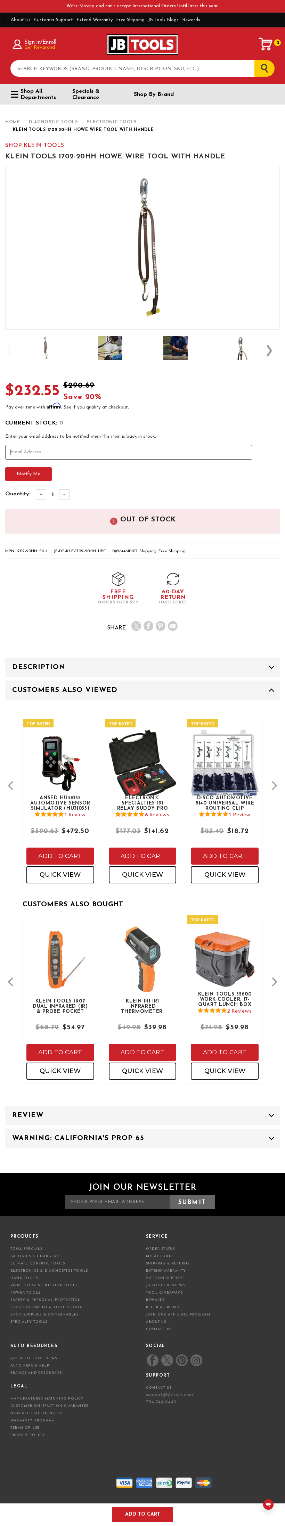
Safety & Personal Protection (45, 1300)
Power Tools (25, 1293)
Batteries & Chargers (34, 1256)
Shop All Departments (38, 94)
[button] (10, 785)
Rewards (191, 20)
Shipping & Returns (168, 1263)
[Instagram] (196, 1360)
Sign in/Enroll (40, 42)
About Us (21, 20)
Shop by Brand (154, 94)
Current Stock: (34, 423)
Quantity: (18, 494)
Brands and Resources (36, 1373)
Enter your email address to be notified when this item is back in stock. (80, 436)
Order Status (160, 1249)
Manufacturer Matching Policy (47, 1399)
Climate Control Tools (37, 1263)
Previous (12, 350)
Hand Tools (24, 1278)
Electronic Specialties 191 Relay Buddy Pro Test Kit (142, 802)
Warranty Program (32, 1420)
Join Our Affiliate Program (178, 1315)
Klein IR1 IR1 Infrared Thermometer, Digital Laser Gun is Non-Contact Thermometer (142, 1006)
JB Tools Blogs (163, 20)
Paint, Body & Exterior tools (44, 1285)
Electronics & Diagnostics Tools (49, 1271)
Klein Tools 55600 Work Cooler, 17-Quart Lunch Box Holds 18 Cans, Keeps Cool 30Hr (225, 999)
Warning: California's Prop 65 (78, 1138)
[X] (136, 626)
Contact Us (159, 1329)
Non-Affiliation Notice (37, 1413)
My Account (160, 1256)
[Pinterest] (160, 626)
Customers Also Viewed (64, 690)
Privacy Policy (27, 1435)
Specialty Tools (28, 1322)
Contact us (159, 1388)
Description (38, 667)
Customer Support (53, 20)
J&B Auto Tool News (33, 1358)
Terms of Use (25, 1428)
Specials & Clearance (85, 94)
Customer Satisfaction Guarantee (49, 1406)
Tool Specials (26, 1249)
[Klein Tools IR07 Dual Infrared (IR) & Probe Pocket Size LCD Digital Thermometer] (60, 966)
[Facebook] (148, 626)
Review (27, 1115)
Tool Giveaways (164, 1293)
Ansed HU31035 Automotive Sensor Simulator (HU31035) (60, 802)
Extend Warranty (94, 20)
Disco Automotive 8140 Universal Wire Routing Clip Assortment (224, 802)
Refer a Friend (162, 1307)
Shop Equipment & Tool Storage (48, 1307)
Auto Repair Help (29, 1366)
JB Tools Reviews (165, 1285)
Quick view (60, 875)
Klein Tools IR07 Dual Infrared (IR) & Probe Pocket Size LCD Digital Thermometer (60, 1006)
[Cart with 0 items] (266, 44)
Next (273, 350)
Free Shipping (130, 20)
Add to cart (60, 855)
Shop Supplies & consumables (44, 1315)
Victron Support (165, 1278)
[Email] (173, 626)
